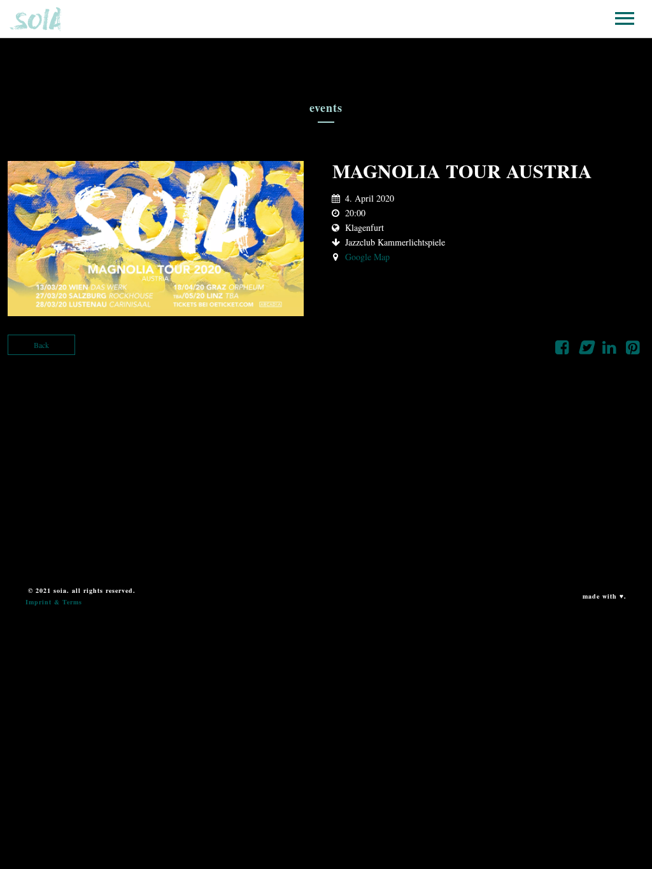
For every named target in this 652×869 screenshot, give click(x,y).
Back (41, 345)
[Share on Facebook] (562, 350)
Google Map (367, 257)
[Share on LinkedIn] (609, 350)
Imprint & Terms (53, 601)
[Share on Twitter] (585, 350)
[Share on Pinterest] (632, 350)
